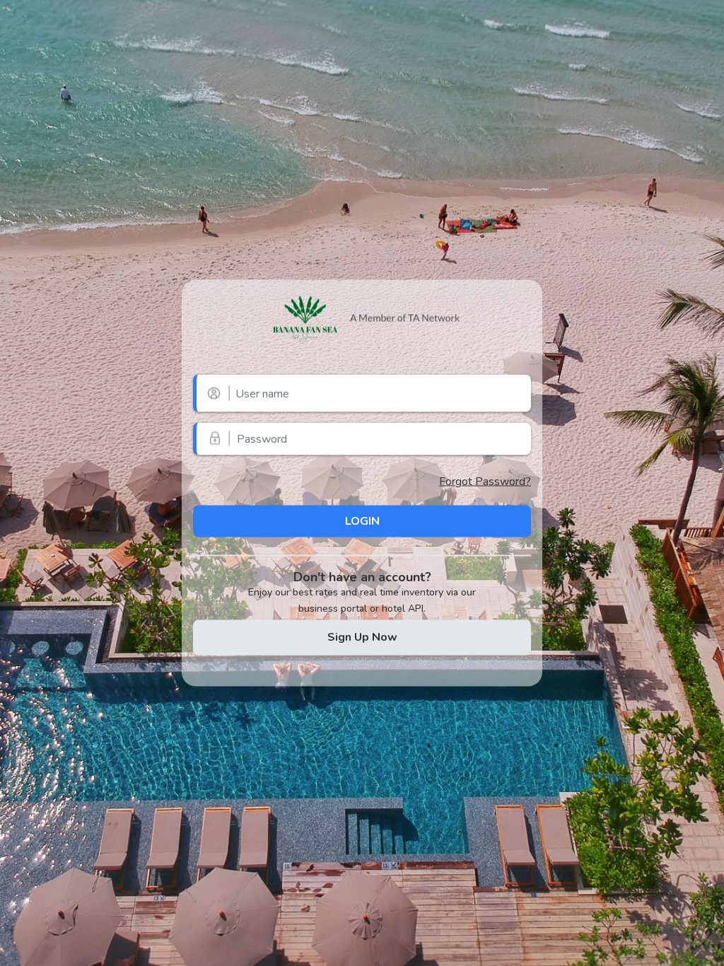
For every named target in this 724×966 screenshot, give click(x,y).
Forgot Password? (485, 481)
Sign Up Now (362, 636)
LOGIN (362, 520)
